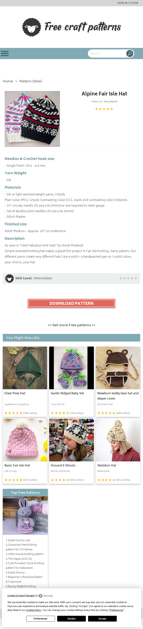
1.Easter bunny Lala (18, 540)
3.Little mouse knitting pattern (25, 554)
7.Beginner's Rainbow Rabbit (24, 577)
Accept (102, 618)
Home (8, 82)
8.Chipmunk (13, 582)
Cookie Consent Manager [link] (21, 596)
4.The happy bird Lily (19, 559)
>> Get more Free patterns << (71, 325)
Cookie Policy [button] (33, 610)
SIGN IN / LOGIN (127, 3)
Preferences (40, 618)
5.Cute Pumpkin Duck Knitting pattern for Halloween (25, 565)
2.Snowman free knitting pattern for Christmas (21, 547)
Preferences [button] (116, 610)
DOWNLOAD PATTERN (71, 304)
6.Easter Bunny (15, 573)
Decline (71, 618)
